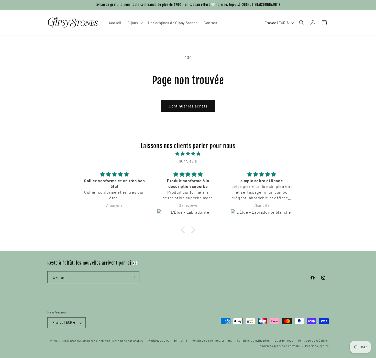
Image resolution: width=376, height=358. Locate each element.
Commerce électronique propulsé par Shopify (111, 341)
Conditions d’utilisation (253, 340)
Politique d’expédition (313, 340)
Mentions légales (317, 346)
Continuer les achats (188, 106)
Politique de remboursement (212, 340)
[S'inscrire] (133, 277)
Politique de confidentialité (167, 340)
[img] (188, 153)
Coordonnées (284, 340)
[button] (134, 22)
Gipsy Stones (71, 341)
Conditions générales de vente (279, 346)
